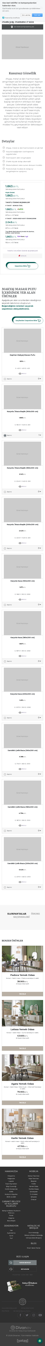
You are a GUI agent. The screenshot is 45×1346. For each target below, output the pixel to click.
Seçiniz (9, 379)
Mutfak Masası (34, 1189)
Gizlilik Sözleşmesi (11, 1189)
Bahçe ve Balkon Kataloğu (34, 1235)
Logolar (11, 1181)
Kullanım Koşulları (11, 1194)
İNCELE (23, 373)
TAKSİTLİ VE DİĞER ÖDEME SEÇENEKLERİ (22, 251)
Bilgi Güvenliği (11, 1186)
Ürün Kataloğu (34, 1232)
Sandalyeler (34, 1191)
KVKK (11, 1191)
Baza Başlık (11, 1221)
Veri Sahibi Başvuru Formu (21, 1311)
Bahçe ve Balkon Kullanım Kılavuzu (11, 1212)
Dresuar (33, 1199)
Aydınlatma (11, 1233)
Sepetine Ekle (21, 266)
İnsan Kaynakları (11, 1184)
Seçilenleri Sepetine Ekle (27, 320)
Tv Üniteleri (34, 1194)
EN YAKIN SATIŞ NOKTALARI (24, 27)
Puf (11, 1238)
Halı (11, 1230)
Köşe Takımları (34, 1178)
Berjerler (34, 1181)
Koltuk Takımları (33, 1176)
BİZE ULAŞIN (11, 1197)
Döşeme (11, 1218)
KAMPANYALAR (16, 913)
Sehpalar (34, 1197)
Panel (11, 1215)
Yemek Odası (33, 1186)
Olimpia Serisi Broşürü (34, 1238)
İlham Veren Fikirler (33, 1248)
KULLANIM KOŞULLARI (9, 1308)
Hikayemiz (11, 1176)
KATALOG (23, 256)
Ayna (11, 1235)
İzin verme (26, 15)
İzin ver (37, 15)
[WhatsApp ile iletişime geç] (40, 1341)
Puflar (34, 1184)
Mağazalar (11, 1178)
